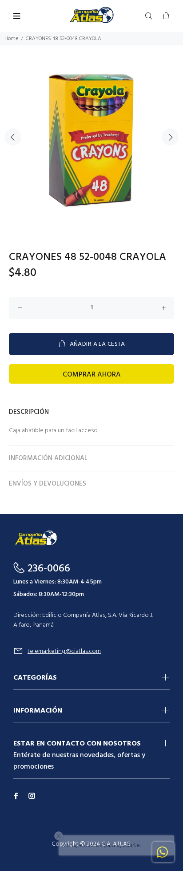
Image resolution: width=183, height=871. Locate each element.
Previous (12, 137)
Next (170, 137)
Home (11, 38)
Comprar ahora (92, 375)
